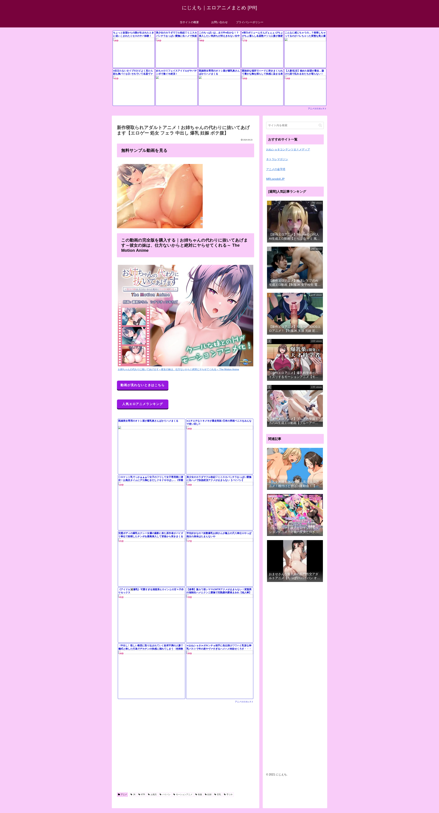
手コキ (230, 794)
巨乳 (219, 794)
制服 (200, 794)
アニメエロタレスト (317, 108)
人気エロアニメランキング (142, 404)
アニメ (124, 794)
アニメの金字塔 (275, 169)
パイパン (166, 794)
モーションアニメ (184, 794)
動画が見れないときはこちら (143, 385)
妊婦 (209, 794)
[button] (320, 125)
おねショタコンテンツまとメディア (288, 149)
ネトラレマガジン (277, 159)
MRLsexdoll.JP (275, 179)
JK (134, 794)
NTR (143, 794)
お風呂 (154, 794)
